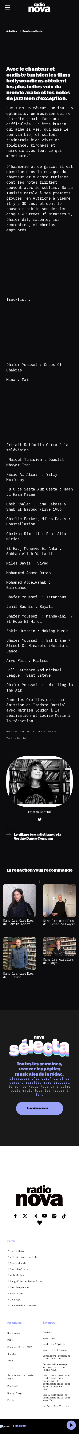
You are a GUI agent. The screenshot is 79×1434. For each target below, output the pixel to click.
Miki (10, 1340)
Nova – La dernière (55, 1350)
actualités (17, 1275)
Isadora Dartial (16, 738)
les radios (17, 1251)
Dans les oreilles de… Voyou (58, 961)
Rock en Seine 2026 (19, 1347)
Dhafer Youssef (48, 731)
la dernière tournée (23, 1305)
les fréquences (19, 1287)
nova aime (16, 1293)
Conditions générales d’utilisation (56, 1357)
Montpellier (15, 1386)
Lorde (10, 1368)
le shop (15, 1299)
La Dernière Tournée (56, 1406)
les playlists (19, 1269)
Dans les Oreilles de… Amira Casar (18, 922)
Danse (11, 829)
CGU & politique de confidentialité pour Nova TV (56, 1398)
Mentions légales (54, 1344)
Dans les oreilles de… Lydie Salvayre (59, 922)
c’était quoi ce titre (24, 1257)
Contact (47, 1332)
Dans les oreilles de (20, 731)
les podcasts (18, 1263)
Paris (10, 1400)
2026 (10, 1361)
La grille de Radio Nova (26, 1281)
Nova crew (49, 1338)
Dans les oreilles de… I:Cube (18, 975)
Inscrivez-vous (37, 1108)
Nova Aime (13, 1333)
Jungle (11, 1354)
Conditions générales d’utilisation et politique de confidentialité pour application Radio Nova (56, 1382)
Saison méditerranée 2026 (20, 1377)
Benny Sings (15, 1393)
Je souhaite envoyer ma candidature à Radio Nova (56, 1367)
